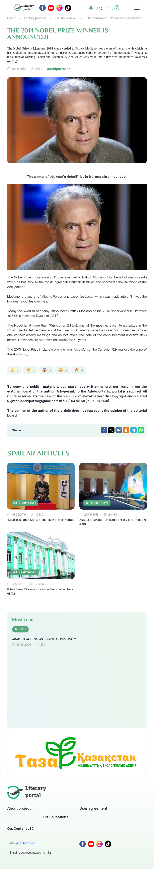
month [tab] (20, 629)
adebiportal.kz (58, 69)
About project (19, 808)
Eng (100, 8)
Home (11, 18)
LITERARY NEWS (66, 18)
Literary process (35, 18)
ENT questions (55, 817)
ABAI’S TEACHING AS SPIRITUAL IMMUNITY (44, 639)
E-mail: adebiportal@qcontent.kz (30, 852)
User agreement (93, 808)
